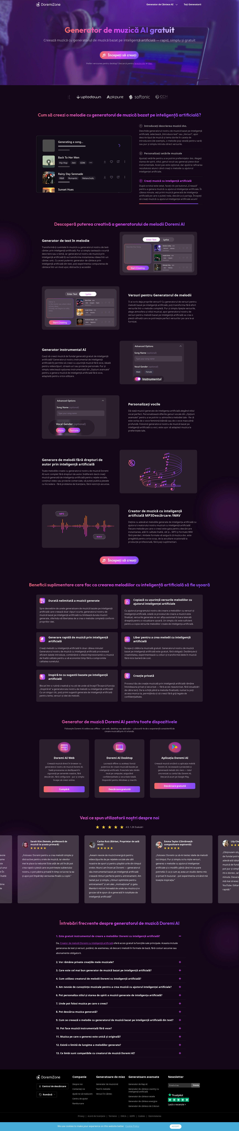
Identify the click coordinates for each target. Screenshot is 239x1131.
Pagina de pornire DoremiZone (48, 4)
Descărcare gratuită (120, 789)
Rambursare (78, 1103)
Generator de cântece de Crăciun (143, 1106)
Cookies (141, 1116)
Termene (113, 1116)
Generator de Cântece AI (159, 4)
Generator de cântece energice (142, 1101)
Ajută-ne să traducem (82, 1093)
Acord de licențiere (96, 1116)
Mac (150, 63)
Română (47, 1094)
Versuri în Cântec (104, 1093)
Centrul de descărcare (54, 1086)
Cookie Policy (132, 1126)
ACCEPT (175, 1126)
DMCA (123, 1116)
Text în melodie (103, 1089)
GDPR (132, 1116)
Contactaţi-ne (78, 1089)
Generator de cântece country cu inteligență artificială (143, 1090)
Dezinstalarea (154, 1116)
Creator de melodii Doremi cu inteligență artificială (86, 943)
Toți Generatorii (192, 4)
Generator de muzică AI (107, 1084)
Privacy (81, 1116)
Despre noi (77, 1084)
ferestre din (139, 63)
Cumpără (64, 789)
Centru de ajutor (80, 1098)
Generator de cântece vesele (141, 1096)
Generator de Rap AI (137, 1084)
